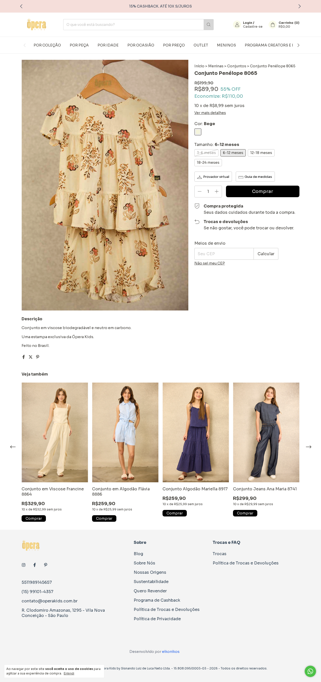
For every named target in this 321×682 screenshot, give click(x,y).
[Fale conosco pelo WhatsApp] (310, 671)
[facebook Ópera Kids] (35, 565)
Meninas (215, 66)
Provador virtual (216, 177)
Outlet (201, 45)
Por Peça (79, 45)
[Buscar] (209, 24)
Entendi (69, 673)
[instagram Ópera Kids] (24, 565)
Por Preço (174, 45)
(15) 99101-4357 (37, 591)
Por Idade (108, 45)
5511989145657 (37, 582)
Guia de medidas (258, 177)
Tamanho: (216, 144)
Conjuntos (236, 66)
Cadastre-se (253, 26)
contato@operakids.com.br (49, 601)
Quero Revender (150, 591)
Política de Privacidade (157, 618)
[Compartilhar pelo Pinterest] (38, 357)
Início (199, 66)
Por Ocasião (140, 45)
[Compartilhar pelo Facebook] (24, 357)
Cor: (204, 123)
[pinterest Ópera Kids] (46, 565)
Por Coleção (47, 45)
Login (247, 23)
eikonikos (171, 651)
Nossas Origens (150, 572)
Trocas (219, 553)
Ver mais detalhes (210, 113)
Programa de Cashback (157, 600)
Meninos (226, 45)
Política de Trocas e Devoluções (167, 609)
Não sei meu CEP (209, 263)
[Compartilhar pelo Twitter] (31, 357)
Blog (138, 553)
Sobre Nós (144, 563)
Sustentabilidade (151, 581)
